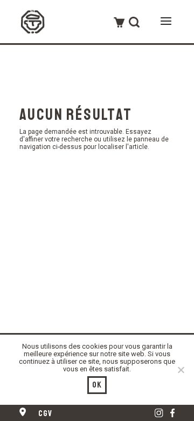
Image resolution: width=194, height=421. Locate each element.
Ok (97, 384)
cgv (45, 413)
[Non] (180, 369)
